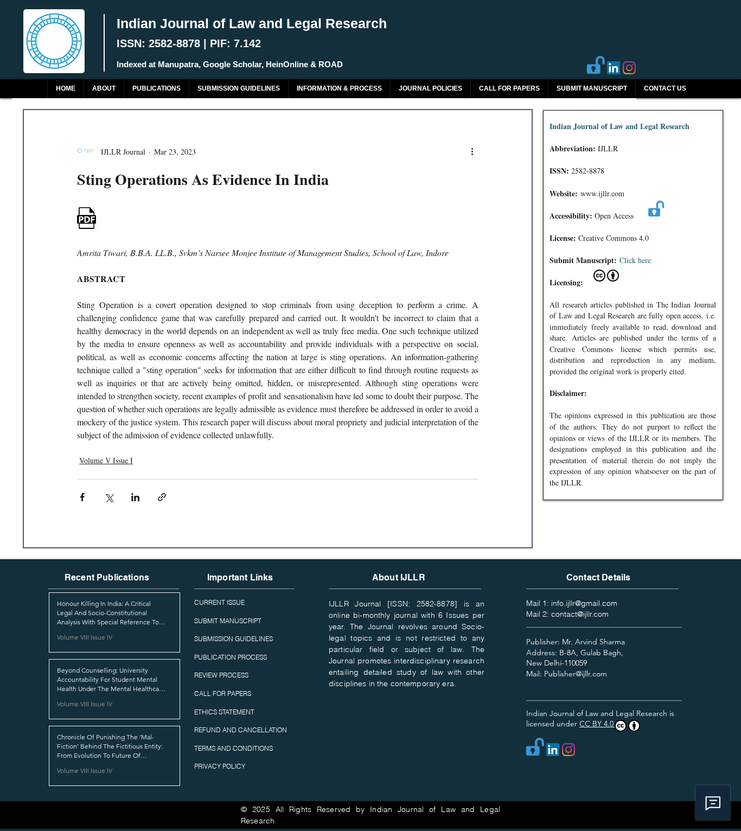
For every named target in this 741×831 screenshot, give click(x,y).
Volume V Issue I (106, 460)
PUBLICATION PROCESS (230, 657)
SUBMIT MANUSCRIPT (227, 621)
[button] (156, 88)
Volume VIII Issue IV (84, 637)
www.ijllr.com (602, 193)
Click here (635, 260)
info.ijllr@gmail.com (584, 603)
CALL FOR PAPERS (222, 693)
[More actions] (471, 151)
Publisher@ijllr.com (575, 674)
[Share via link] (162, 497)
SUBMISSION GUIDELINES (233, 639)
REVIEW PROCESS (221, 675)
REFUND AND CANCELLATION (240, 730)
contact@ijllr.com (580, 614)
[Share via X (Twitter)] (109, 497)
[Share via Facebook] (82, 497)
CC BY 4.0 (597, 723)
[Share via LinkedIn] (135, 497)
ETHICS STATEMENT (224, 712)
